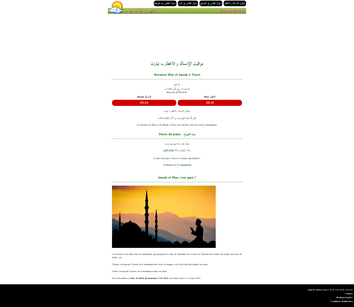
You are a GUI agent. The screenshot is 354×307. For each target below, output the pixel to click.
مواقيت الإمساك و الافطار (234, 3)
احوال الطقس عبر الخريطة (165, 3)
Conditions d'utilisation (341, 301)
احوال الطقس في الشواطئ (211, 3)
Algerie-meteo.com (317, 290)
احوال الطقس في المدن (188, 3)
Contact (349, 294)
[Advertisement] (194, 37)
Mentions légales (344, 298)
